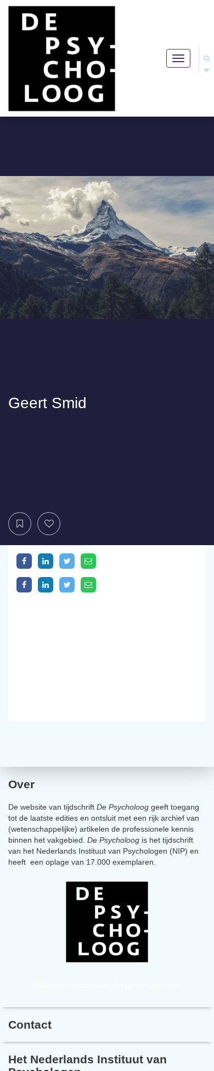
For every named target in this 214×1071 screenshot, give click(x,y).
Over (21, 784)
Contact (30, 1024)
